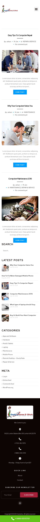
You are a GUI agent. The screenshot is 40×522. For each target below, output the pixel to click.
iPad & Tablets (8, 343)
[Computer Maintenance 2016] (5, 296)
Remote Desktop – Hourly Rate (14, 358)
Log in (5, 376)
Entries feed (7, 380)
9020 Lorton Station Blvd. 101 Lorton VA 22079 (20, 433)
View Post (20, 92)
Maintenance (29, 112)
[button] (36, 9)
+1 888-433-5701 (20, 453)
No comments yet (21, 44)
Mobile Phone (8, 355)
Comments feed (8, 384)
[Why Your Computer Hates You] (20, 133)
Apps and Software (9, 336)
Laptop (5, 347)
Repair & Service (29, 41)
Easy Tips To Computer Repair (20, 35)
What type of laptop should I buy (22, 305)
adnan (9, 41)
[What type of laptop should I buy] (5, 307)
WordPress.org (8, 388)
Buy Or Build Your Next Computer (23, 315)
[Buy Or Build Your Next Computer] (5, 318)
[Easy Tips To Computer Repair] (20, 61)
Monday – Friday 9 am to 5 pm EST (20, 463)
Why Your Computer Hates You (20, 106)
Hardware (6, 340)
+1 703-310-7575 (20, 443)
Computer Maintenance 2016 (20, 178)
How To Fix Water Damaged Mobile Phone (17, 276)
